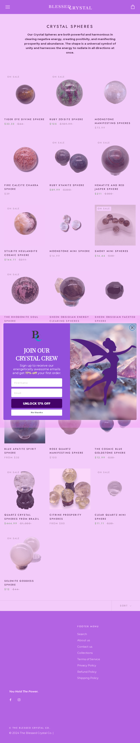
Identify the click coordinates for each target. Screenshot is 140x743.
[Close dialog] (132, 328)
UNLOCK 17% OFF (36, 403)
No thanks (37, 412)
